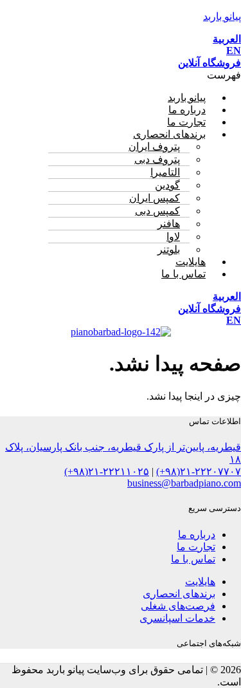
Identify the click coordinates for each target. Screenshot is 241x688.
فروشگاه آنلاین (209, 62)
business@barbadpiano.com (184, 483)
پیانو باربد (222, 16)
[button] (120, 75)
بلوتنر (168, 249)
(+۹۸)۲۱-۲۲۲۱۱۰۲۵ (106, 471)
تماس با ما (183, 273)
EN (233, 50)
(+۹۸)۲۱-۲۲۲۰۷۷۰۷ (198, 471)
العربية (227, 38)
